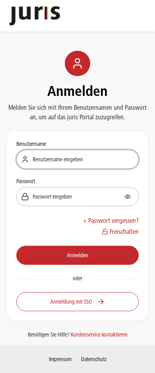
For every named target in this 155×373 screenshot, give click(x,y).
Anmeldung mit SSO (71, 301)
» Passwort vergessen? (111, 220)
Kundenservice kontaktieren (99, 334)
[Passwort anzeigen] (127, 196)
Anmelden (77, 255)
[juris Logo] (35, 15)
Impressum (60, 359)
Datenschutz (94, 359)
